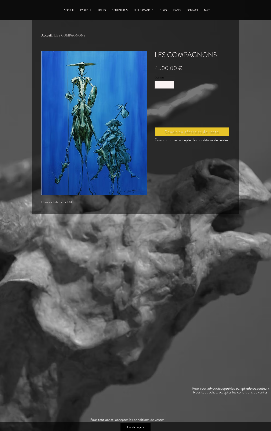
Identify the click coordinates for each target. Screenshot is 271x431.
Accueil (46, 35)
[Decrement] (157, 84)
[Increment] (171, 84)
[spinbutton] (164, 84)
